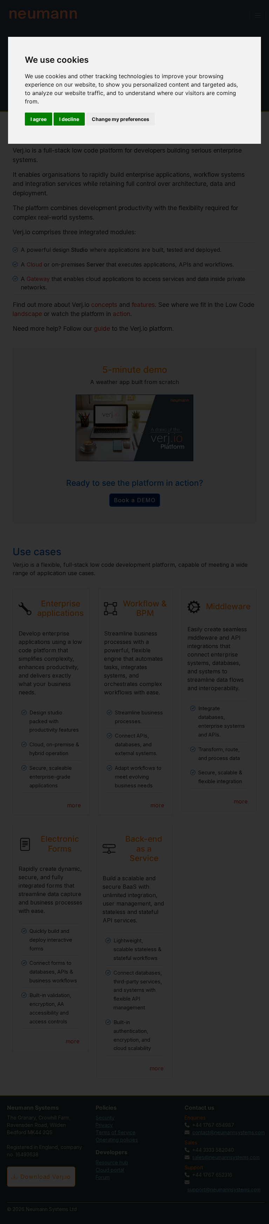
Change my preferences (120, 119)
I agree (38, 119)
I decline (69, 119)
